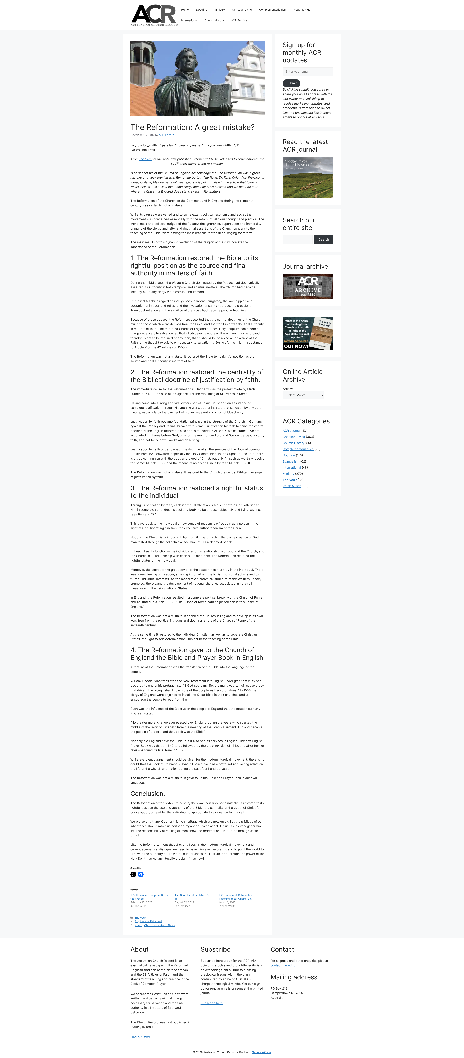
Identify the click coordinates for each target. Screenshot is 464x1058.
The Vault (140, 917)
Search (324, 239)
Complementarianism (273, 9)
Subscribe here (212, 1003)
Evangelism (291, 461)
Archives (289, 389)
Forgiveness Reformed (148, 921)
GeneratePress (261, 1052)
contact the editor (283, 965)
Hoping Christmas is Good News (155, 925)
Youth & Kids (302, 9)
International (189, 20)
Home (185, 9)
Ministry (219, 9)
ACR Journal (292, 430)
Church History (214, 20)
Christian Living (242, 9)
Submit (291, 83)
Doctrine (201, 9)
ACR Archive (239, 20)
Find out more (140, 1037)
